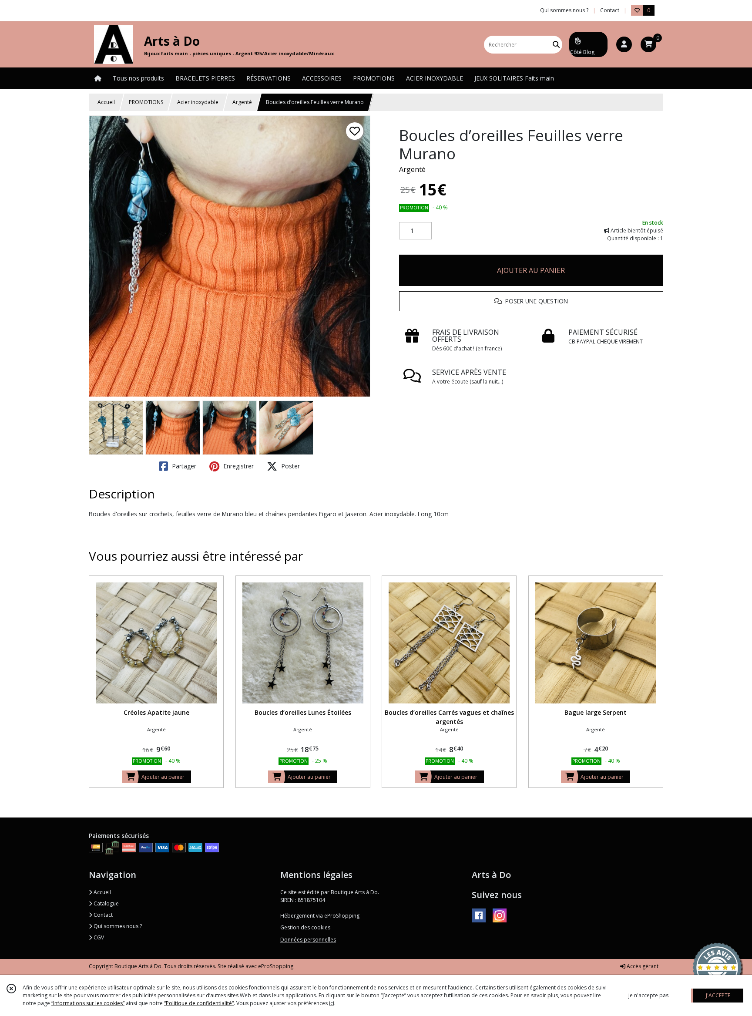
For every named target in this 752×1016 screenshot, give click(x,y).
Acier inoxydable (197, 102)
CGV (98, 937)
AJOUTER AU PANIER (531, 270)
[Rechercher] (556, 44)
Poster (289, 466)
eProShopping (275, 966)
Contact (609, 10)
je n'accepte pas (648, 995)
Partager (183, 466)
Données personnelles (308, 939)
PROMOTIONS (146, 102)
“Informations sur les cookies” (87, 1003)
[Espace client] (624, 44)
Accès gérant (641, 966)
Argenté (242, 102)
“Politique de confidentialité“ (199, 1003)
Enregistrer (238, 466)
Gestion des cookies (305, 927)
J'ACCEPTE (718, 995)
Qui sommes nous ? (117, 926)
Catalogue (105, 903)
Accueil (106, 102)
